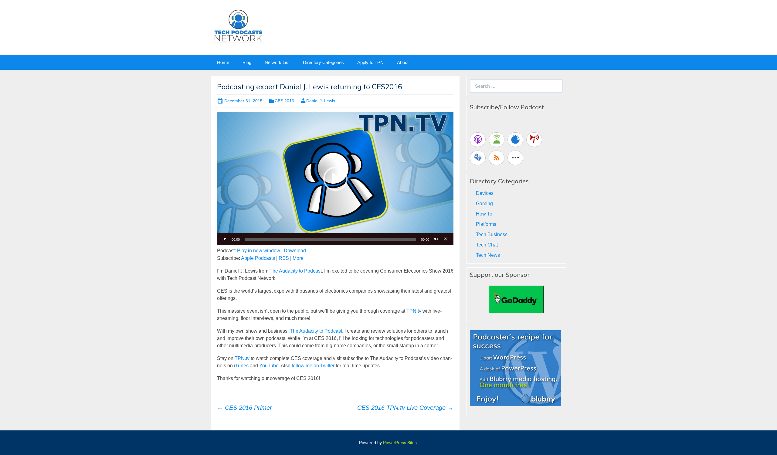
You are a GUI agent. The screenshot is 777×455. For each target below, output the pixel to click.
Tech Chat (487, 244)
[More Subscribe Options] (515, 158)
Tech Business (491, 234)
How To (484, 213)
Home (223, 62)
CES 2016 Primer (244, 407)
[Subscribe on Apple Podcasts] (478, 139)
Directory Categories (323, 62)
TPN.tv (413, 311)
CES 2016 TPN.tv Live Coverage (405, 407)
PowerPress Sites (400, 442)
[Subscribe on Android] (496, 139)
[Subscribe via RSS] (496, 158)
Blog (247, 62)
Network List (277, 62)
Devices (485, 193)
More (298, 258)
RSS (284, 258)
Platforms (486, 224)
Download (295, 250)
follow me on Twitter (313, 365)
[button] (335, 179)
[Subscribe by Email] (478, 158)
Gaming (484, 203)
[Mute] (436, 239)
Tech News (488, 255)
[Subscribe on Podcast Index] (534, 139)
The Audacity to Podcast (296, 270)
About (403, 62)
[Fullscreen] (446, 239)
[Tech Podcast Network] (238, 25)
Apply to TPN (370, 62)
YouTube (269, 365)
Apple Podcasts (258, 258)
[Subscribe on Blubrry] (515, 139)
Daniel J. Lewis (320, 100)
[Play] (225, 239)
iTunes (241, 365)
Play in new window (258, 250)
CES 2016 (284, 100)
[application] (335, 178)
